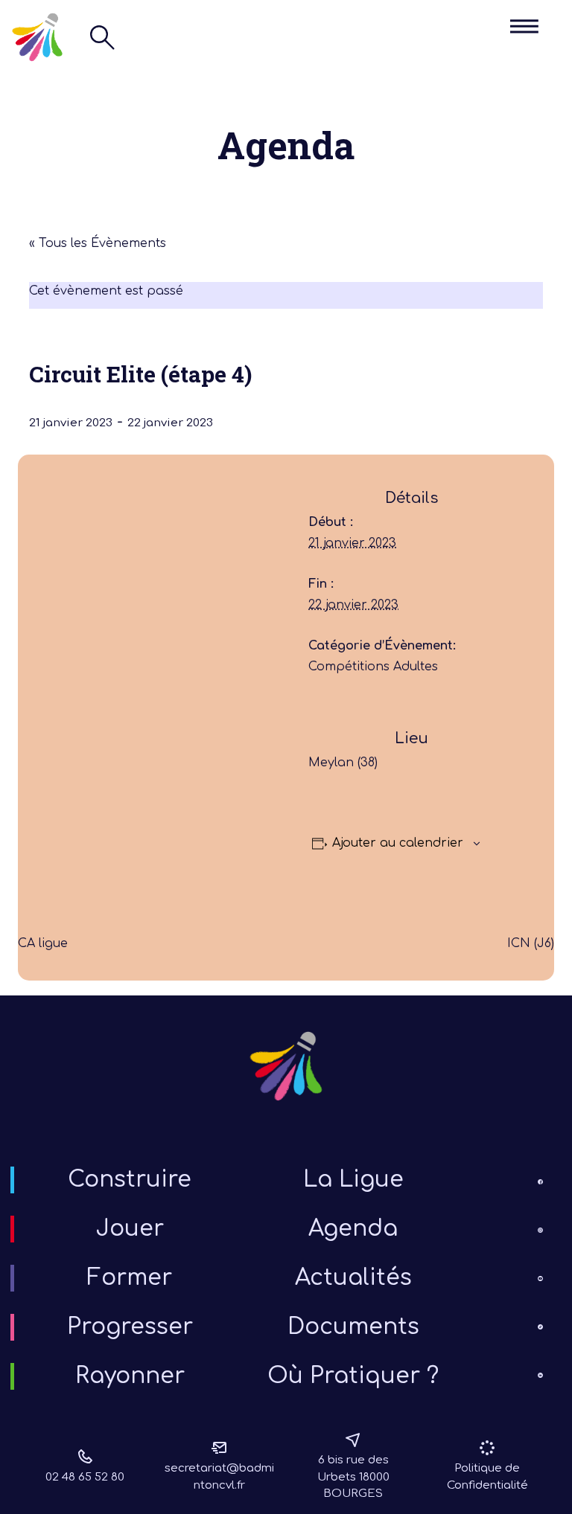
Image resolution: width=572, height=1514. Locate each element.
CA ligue (43, 943)
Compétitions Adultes (373, 666)
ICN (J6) (530, 943)
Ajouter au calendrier (397, 843)
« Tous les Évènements (97, 243)
